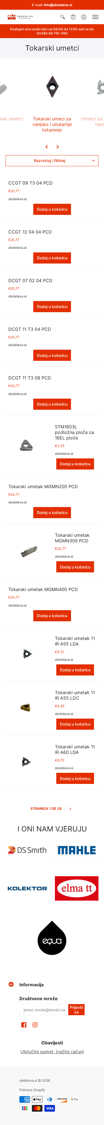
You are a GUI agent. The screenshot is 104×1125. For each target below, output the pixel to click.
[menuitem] (62, 17)
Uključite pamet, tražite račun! (52, 1051)
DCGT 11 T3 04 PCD (29, 329)
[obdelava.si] (21, 17)
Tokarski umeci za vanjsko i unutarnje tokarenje (52, 124)
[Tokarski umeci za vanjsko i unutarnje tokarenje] (52, 87)
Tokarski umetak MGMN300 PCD (72, 537)
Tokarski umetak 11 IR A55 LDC (75, 695)
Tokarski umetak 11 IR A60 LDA (75, 749)
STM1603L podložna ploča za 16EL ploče (74, 432)
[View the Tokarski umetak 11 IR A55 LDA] (26, 654)
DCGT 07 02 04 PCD (30, 280)
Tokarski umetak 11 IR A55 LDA (75, 641)
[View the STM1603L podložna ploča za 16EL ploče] (26, 445)
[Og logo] (27, 888)
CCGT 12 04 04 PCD (30, 232)
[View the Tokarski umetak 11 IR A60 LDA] (26, 762)
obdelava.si (17, 199)
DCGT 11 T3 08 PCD (29, 378)
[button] (62, 17)
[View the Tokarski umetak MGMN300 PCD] (26, 551)
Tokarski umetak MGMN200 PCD (43, 486)
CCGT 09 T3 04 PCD (30, 183)
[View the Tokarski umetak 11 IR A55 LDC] (26, 708)
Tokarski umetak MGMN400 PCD (43, 589)
